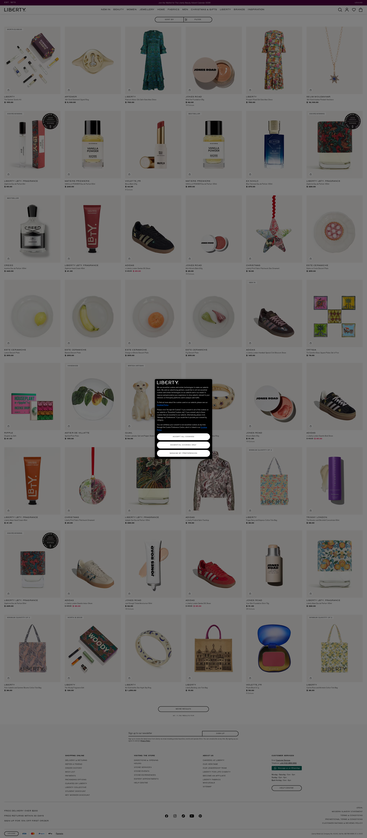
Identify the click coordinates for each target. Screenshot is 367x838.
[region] (183, 419)
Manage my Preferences (183, 453)
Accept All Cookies (183, 436)
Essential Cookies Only (183, 445)
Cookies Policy (162, 405)
